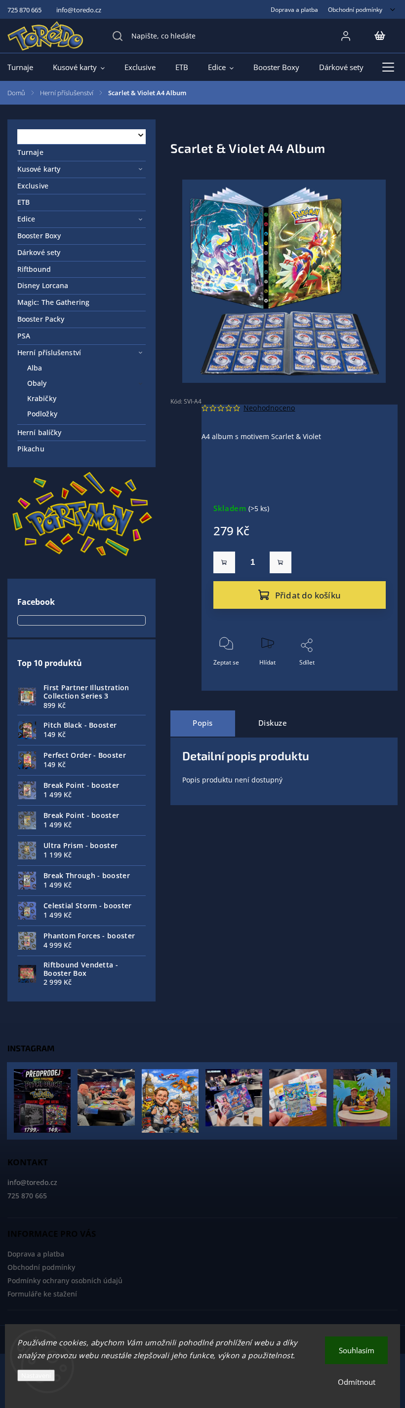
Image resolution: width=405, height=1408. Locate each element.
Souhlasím (356, 1350)
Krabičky (41, 398)
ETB (23, 202)
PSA (23, 335)
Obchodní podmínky (355, 9)
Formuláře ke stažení (42, 1293)
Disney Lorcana (42, 285)
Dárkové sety (38, 252)
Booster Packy (40, 319)
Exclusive (32, 185)
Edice (26, 218)
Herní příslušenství (49, 352)
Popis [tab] (203, 723)
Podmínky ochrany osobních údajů (64, 1280)
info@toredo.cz (32, 1182)
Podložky (42, 413)
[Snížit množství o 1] (224, 562)
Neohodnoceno (269, 408)
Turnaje (30, 152)
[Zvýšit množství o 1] (280, 562)
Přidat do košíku (308, 595)
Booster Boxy (39, 235)
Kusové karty (38, 169)
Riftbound (34, 269)
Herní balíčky (39, 432)
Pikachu (30, 448)
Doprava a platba (294, 9)
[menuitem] (25, 67)
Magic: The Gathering (53, 302)
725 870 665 (27, 1195)
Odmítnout (356, 1382)
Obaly (37, 383)
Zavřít (369, 678)
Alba (34, 367)
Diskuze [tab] (272, 723)
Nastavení (36, 1375)
